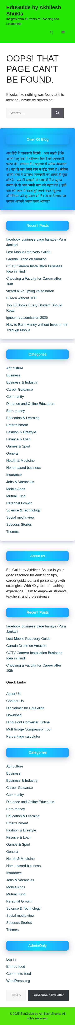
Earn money (15, 411)
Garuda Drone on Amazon (26, 259)
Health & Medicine (20, 461)
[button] (51, 32)
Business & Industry (22, 382)
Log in (11, 959)
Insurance (14, 475)
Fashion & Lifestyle (21, 432)
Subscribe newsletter (48, 995)
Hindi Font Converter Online (28, 722)
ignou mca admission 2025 (27, 318)
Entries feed (15, 967)
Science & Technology (23, 510)
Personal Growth (19, 503)
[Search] (57, 113)
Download (13, 715)
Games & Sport (18, 446)
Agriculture (14, 368)
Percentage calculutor (23, 736)
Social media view (20, 517)
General (12, 453)
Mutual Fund (15, 496)
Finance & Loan (18, 439)
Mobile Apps (15, 489)
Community (15, 397)
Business (13, 375)
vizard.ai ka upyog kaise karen (30, 291)
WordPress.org (18, 981)
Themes (12, 532)
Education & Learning (22, 418)
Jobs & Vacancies (20, 482)
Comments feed (18, 974)
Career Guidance (19, 389)
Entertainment (17, 425)
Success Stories (19, 525)
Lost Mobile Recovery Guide (28, 252)
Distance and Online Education (30, 404)
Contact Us (15, 701)
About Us (13, 694)
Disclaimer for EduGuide (25, 708)
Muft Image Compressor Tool (28, 729)
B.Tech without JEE (21, 298)
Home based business (23, 468)
